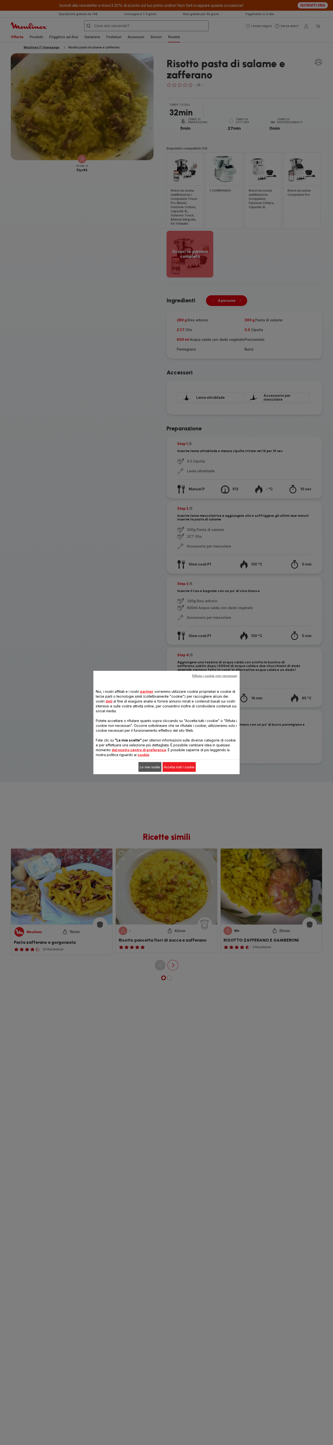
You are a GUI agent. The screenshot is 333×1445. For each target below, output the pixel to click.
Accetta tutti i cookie (179, 767)
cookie (143, 755)
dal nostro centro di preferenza (139, 750)
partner (146, 691)
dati (109, 701)
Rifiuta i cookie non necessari (214, 676)
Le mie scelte (150, 767)
